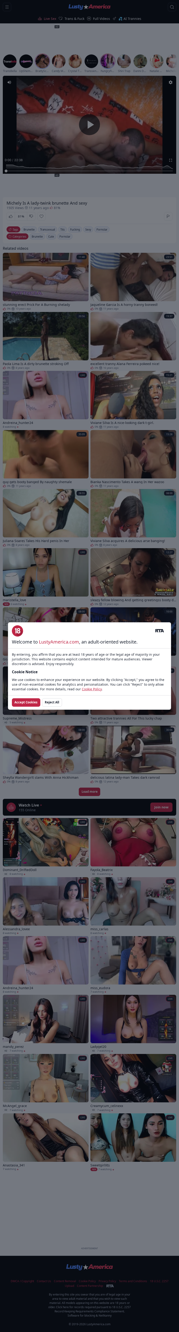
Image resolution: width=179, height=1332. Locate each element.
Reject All (52, 702)
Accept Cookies (26, 702)
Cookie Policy (92, 689)
